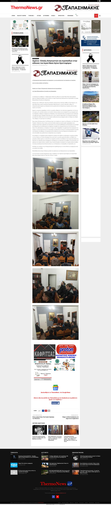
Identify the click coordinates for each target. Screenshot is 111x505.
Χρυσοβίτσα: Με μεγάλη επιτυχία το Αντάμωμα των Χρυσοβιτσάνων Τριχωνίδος (20, 50)
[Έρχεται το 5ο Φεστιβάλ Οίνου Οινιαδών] (90, 116)
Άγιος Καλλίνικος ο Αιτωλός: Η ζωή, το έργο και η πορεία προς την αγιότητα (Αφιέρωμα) (55, 438)
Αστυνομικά (46, 15)
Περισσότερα (61, 15)
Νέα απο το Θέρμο (21, 15)
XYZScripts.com (62, 504)
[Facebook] (53, 496)
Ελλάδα (53, 15)
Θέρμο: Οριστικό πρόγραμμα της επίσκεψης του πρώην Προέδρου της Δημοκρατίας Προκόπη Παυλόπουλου (90, 86)
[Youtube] (57, 496)
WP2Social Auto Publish (50, 504)
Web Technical (40, 502)
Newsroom (36, 65)
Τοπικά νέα (31, 15)
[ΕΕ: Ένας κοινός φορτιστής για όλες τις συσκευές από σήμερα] (14, 472)
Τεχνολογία (14, 452)
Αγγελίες (39, 15)
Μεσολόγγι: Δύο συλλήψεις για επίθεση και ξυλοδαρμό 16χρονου (90, 141)
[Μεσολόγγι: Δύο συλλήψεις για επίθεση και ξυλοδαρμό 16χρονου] (90, 133)
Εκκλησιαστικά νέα (36, 58)
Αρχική (13, 15)
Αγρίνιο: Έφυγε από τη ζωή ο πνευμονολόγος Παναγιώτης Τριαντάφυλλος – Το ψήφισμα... (19, 68)
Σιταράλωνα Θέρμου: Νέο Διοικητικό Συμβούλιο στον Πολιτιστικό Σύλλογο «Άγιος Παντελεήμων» (89, 105)
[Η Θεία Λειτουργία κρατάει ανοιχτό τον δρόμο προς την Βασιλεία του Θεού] (75, 457)
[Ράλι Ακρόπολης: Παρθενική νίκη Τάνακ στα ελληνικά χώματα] (44, 465)
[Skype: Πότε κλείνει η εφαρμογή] (14, 465)
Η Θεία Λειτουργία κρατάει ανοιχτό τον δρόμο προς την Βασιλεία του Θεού (38, 438)
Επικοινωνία (70, 15)
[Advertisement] (90, 191)
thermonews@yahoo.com (61, 493)
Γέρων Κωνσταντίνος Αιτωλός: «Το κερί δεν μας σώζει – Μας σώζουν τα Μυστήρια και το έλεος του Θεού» (70, 439)
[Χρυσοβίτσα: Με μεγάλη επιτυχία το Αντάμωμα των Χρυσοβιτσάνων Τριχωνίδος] (20, 41)
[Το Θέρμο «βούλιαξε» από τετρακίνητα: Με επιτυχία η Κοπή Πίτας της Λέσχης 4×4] (44, 457)
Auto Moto (44, 452)
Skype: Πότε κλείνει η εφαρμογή (25, 463)
